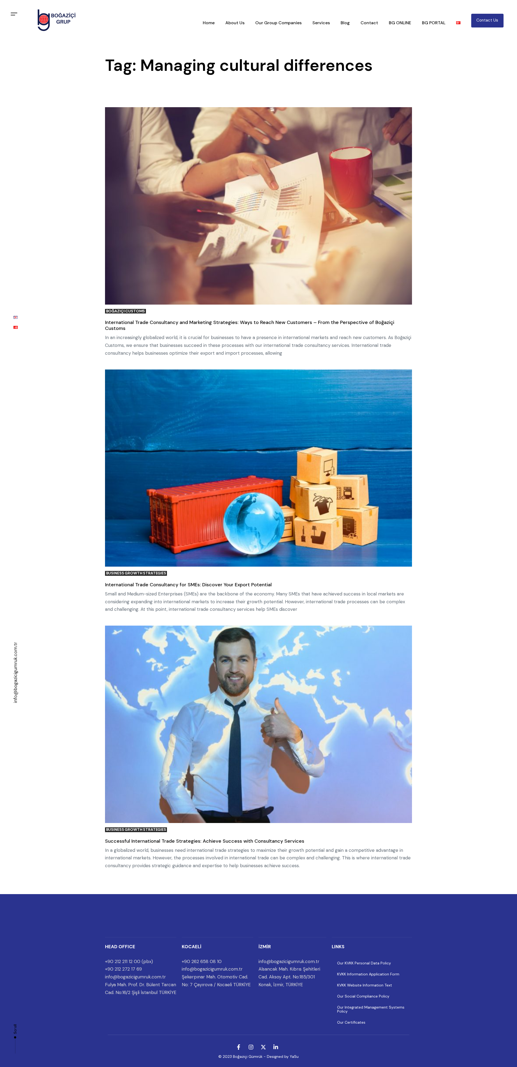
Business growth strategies (136, 573)
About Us (234, 23)
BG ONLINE (400, 23)
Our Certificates (351, 1022)
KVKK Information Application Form (368, 974)
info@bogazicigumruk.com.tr (15, 672)
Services (321, 23)
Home (209, 23)
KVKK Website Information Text (364, 985)
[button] (14, 14)
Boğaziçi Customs (125, 311)
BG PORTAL (433, 23)
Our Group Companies (278, 23)
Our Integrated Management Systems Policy (370, 1009)
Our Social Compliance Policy (363, 996)
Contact (369, 23)
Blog (345, 23)
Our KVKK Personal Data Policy (364, 963)
